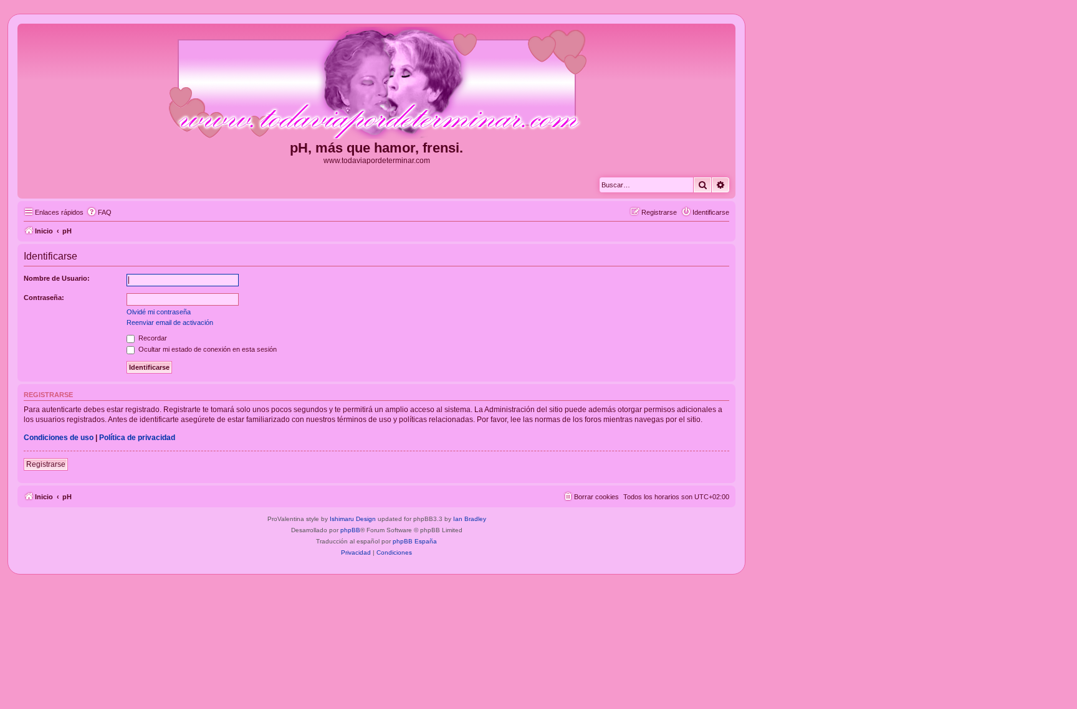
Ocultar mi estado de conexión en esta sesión (206, 349)
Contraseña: (44, 297)
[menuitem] (99, 212)
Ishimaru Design (353, 518)
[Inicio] (376, 83)
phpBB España (415, 541)
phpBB (350, 530)
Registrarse (45, 464)
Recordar (151, 338)
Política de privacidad (137, 437)
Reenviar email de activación (170, 322)
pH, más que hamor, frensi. (376, 148)
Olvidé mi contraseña (159, 312)
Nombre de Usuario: (57, 278)
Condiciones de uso (58, 437)
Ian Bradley (469, 518)
